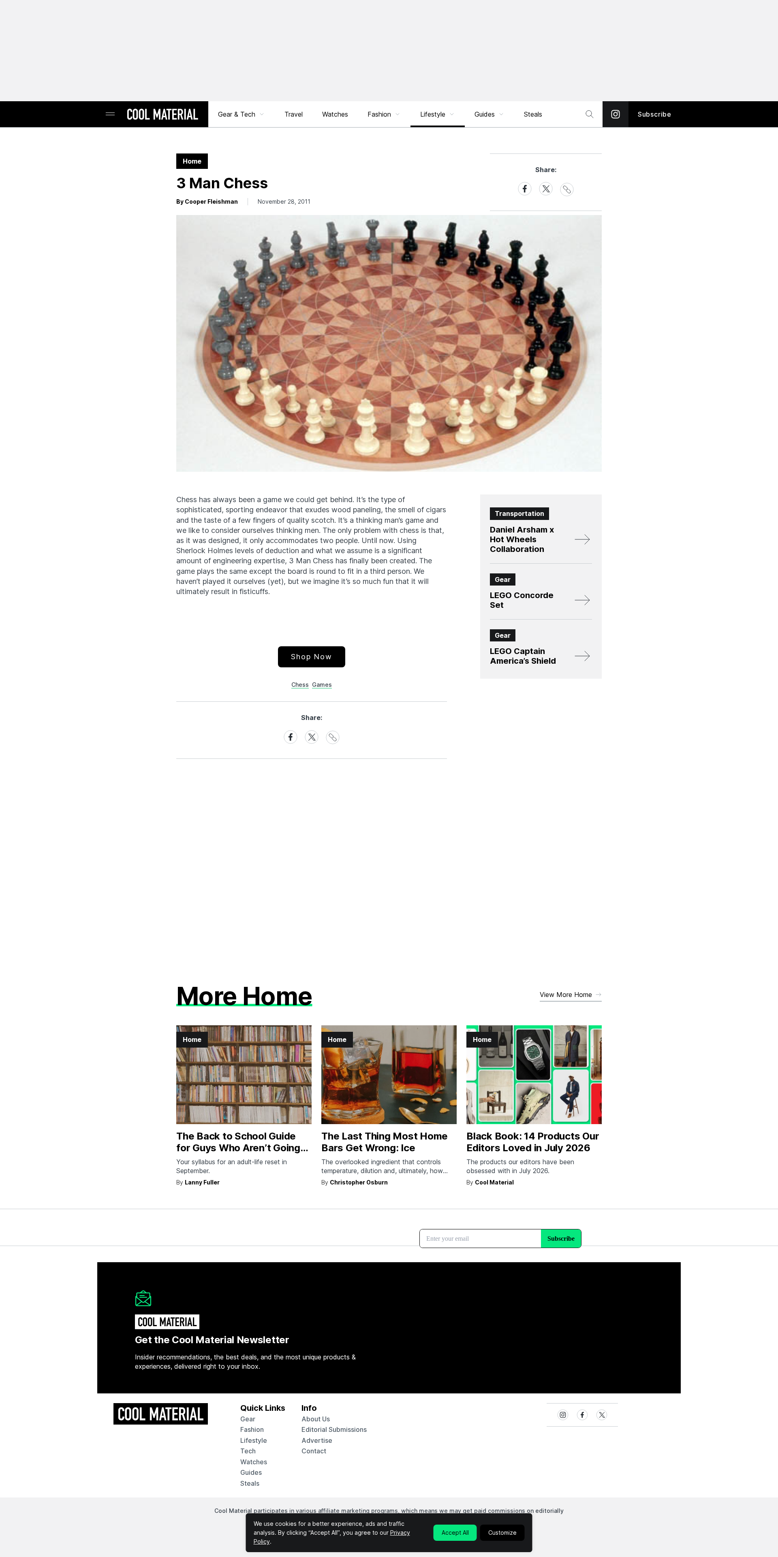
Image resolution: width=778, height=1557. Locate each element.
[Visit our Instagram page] (615, 114)
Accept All (455, 1532)
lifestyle (253, 1440)
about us (315, 1419)
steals (533, 114)
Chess (300, 684)
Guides (484, 114)
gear (247, 1419)
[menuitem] (241, 114)
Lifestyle (432, 114)
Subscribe (654, 114)
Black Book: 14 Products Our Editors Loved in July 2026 (532, 1142)
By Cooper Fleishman (207, 201)
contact (313, 1451)
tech (248, 1451)
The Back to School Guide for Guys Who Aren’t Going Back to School (238, 1147)
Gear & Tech (236, 114)
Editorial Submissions (334, 1429)
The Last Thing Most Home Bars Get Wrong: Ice (384, 1142)
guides (251, 1472)
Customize (502, 1532)
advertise (316, 1440)
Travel (293, 114)
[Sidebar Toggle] (110, 114)
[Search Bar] (590, 114)
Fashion (379, 114)
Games (322, 684)
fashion (252, 1429)
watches (253, 1462)
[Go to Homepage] (162, 115)
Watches (335, 114)
